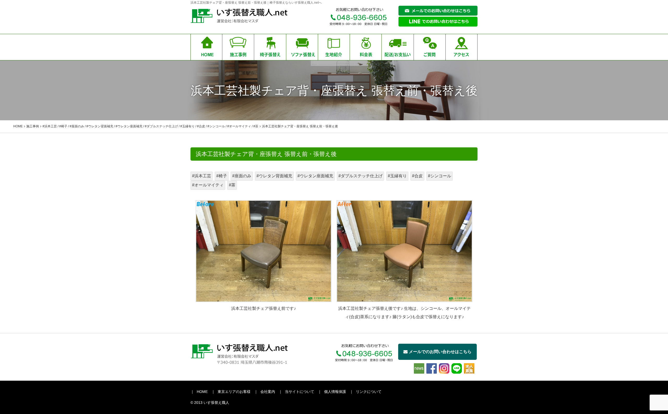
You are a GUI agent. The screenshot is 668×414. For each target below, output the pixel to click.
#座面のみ (241, 176)
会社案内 (267, 392)
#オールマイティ (208, 185)
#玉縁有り (397, 176)
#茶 (232, 185)
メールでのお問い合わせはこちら (440, 351)
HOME (202, 392)
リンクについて (368, 392)
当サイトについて (299, 392)
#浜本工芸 (201, 176)
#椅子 (221, 176)
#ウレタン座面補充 (315, 176)
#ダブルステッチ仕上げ (360, 176)
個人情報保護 (335, 392)
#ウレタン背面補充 (274, 176)
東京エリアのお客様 (234, 392)
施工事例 (32, 126)
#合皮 (417, 176)
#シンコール (439, 176)
